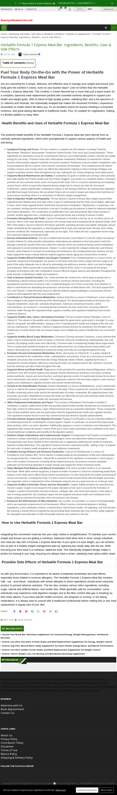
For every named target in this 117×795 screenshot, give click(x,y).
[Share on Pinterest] (26, 611)
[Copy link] (56, 611)
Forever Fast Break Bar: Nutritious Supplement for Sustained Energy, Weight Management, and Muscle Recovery (54, 636)
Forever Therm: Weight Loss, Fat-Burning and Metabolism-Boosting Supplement (43, 653)
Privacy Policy (9, 739)
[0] (64, 9)
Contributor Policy (12, 742)
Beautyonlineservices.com (31, 783)
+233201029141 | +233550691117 (75, 3)
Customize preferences (87, 790)
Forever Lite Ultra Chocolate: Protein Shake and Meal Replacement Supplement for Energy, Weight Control (57, 641)
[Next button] (18, 3)
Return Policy (9, 754)
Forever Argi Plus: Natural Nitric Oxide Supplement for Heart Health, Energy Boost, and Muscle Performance (58, 645)
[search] (106, 27)
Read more (61, 790)
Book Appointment (12, 709)
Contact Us (7, 713)
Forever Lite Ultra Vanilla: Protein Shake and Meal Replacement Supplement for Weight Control (51, 649)
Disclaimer (7, 746)
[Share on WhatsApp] (38, 611)
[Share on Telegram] (50, 611)
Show (30, 62)
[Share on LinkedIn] (32, 611)
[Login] (69, 9)
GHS (90, 9)
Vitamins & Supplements (78, 33)
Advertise (80, 9)
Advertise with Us (11, 705)
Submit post (108, 9)
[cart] (59, 9)
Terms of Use (9, 750)
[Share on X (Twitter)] (20, 611)
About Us (6, 735)
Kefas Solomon (30, 54)
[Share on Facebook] (14, 611)
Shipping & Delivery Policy (17, 757)
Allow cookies (106, 790)
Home (4, 33)
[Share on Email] (44, 611)
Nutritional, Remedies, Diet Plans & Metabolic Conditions (37, 33)
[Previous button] (22, 3)
